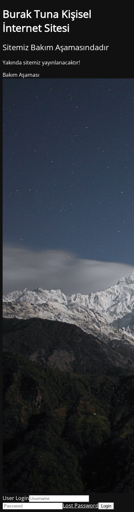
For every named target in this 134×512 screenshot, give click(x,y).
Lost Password (81, 505)
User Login (16, 498)
